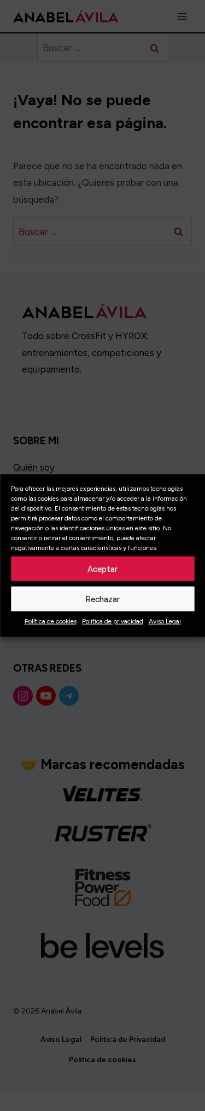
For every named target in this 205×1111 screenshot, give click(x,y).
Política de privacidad (112, 621)
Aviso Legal (165, 621)
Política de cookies (51, 621)
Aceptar (102, 569)
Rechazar (102, 599)
